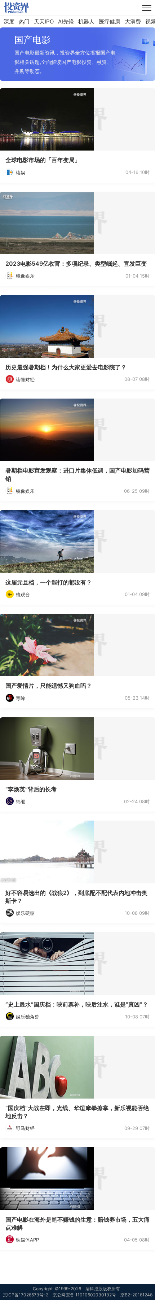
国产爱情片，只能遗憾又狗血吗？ (48, 685)
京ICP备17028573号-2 (25, 1294)
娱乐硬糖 (25, 913)
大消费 (133, 21)
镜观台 (23, 594)
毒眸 (20, 698)
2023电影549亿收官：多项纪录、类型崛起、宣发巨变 (76, 263)
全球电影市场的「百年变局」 (42, 160)
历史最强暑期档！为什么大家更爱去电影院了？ (66, 367)
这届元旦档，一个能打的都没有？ (48, 582)
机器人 (86, 21)
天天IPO (44, 21)
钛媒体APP (27, 1240)
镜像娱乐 (25, 276)
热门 (24, 21)
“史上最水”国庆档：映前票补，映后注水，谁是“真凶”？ (76, 1004)
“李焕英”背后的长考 (31, 789)
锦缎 (20, 801)
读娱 (20, 172)
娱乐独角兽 (27, 1016)
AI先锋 (66, 21)
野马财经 (25, 1128)
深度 (9, 21)
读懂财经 (25, 379)
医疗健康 (109, 21)
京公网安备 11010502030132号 (84, 1294)
